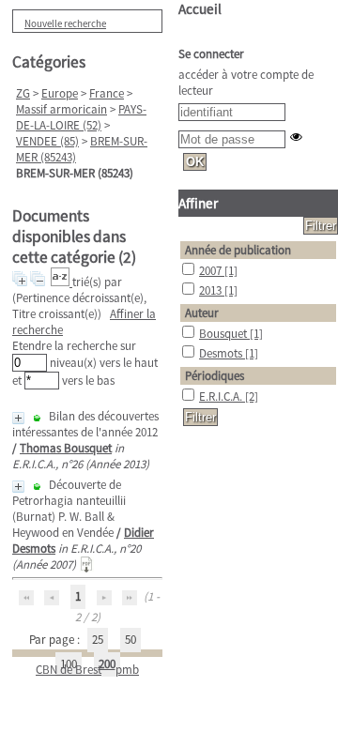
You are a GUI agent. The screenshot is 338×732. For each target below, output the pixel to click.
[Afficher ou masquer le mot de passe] (296, 136)
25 (97, 640)
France (106, 93)
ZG (23, 93)
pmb (127, 670)
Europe (59, 93)
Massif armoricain (61, 109)
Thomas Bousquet (66, 448)
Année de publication (238, 250)
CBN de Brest (68, 670)
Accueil (200, 9)
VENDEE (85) (47, 141)
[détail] (18, 418)
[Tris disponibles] (61, 282)
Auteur (202, 313)
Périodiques (214, 376)
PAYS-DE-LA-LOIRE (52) (81, 117)
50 (130, 640)
